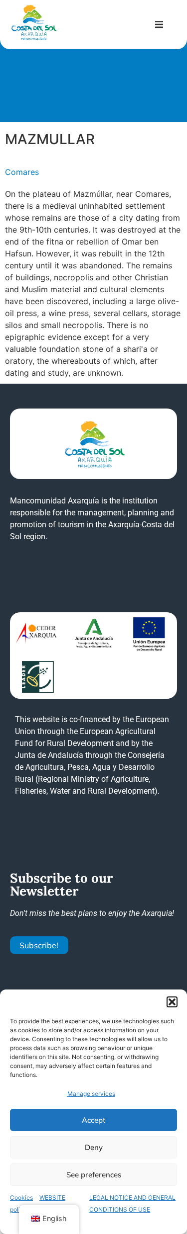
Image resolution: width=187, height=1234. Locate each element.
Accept (93, 1120)
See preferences (93, 1174)
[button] (172, 1002)
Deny (94, 1147)
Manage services (91, 1093)
